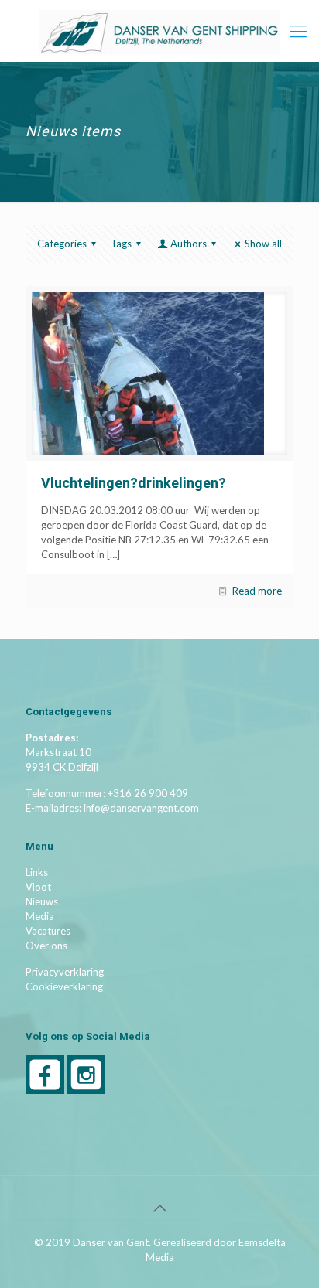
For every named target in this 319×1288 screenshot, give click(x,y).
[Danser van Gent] (159, 31)
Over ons (46, 945)
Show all (263, 243)
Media (40, 916)
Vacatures (48, 931)
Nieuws (42, 901)
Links (37, 872)
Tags (121, 243)
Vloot (38, 887)
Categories (62, 243)
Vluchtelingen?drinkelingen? (133, 483)
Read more (257, 590)
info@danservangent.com (141, 808)
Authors (188, 243)
